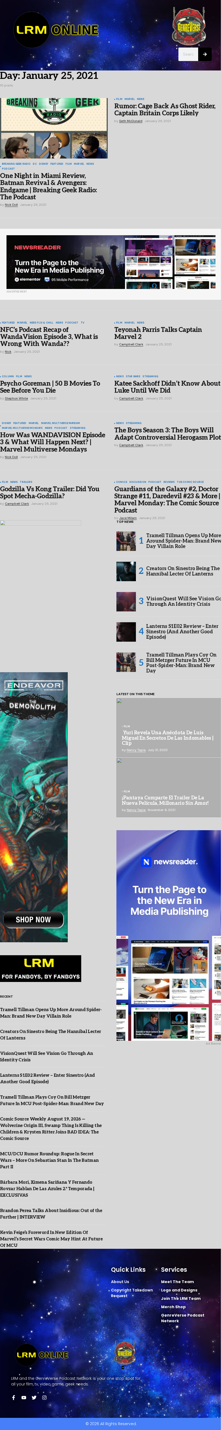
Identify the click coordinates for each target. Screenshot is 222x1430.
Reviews (169, 482)
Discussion (137, 482)
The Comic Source (190, 482)
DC (35, 164)
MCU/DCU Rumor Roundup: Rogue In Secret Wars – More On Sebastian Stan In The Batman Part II (49, 1161)
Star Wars (133, 376)
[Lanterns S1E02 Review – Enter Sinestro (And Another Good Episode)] (126, 632)
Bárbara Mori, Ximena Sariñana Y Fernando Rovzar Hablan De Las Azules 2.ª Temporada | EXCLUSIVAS (47, 1189)
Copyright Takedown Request (132, 1292)
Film (69, 164)
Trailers (26, 482)
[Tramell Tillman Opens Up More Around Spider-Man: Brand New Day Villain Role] (126, 541)
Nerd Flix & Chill (42, 323)
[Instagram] (44, 1397)
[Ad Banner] (111, 262)
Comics (121, 482)
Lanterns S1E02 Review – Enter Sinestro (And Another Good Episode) (182, 632)
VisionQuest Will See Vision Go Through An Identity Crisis (184, 601)
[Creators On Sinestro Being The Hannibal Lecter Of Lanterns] (126, 571)
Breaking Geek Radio (16, 164)
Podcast (8, 169)
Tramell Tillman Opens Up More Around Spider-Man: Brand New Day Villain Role (184, 541)
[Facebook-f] (13, 1397)
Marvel (79, 164)
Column (8, 376)
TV (82, 323)
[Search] (205, 54)
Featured (56, 164)
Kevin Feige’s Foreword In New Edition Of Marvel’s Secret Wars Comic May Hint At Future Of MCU (51, 1239)
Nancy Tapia (136, 750)
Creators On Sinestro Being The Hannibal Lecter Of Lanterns (183, 571)
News (90, 164)
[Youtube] (23, 1397)
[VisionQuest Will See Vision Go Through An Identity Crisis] (126, 601)
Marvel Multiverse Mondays (22, 428)
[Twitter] (34, 1397)
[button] (90, 52)
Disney (43, 164)
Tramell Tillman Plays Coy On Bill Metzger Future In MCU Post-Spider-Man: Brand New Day (181, 663)
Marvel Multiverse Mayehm (60, 423)
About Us (120, 1281)
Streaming (150, 376)
